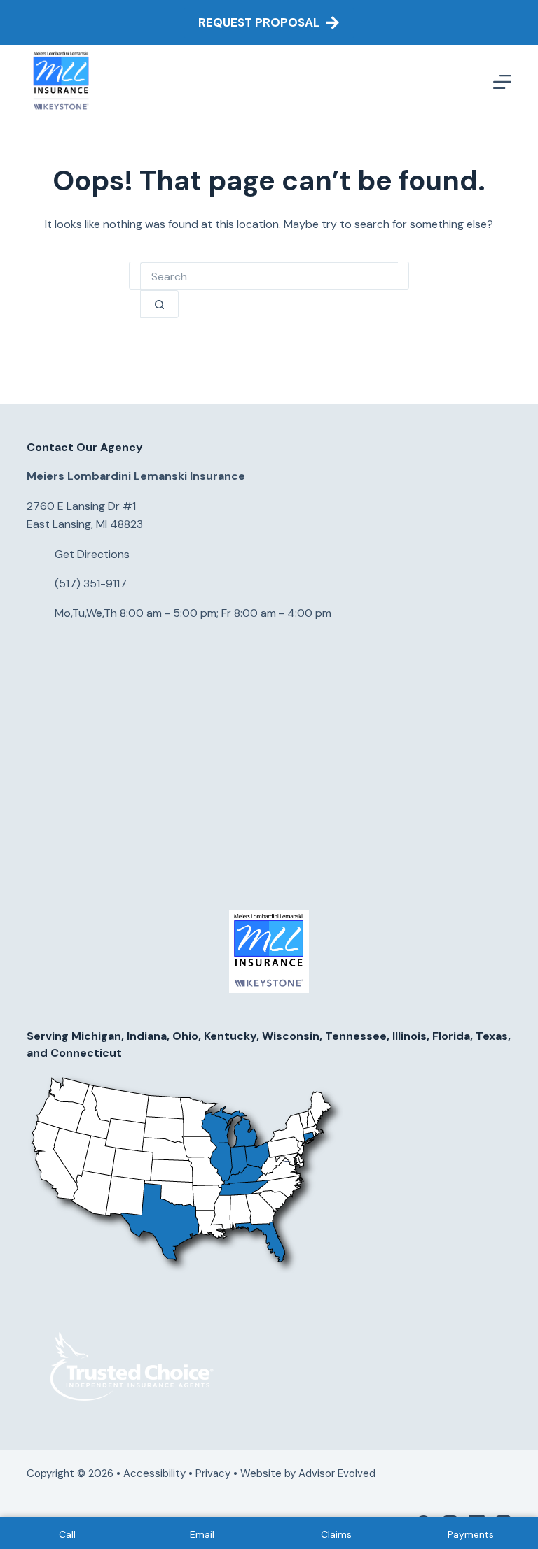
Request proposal (258, 22)
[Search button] (159, 304)
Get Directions (92, 554)
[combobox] (269, 276)
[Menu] (502, 82)
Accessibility (154, 1473)
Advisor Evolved (338, 1473)
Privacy (212, 1473)
